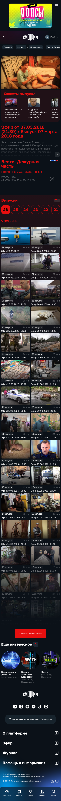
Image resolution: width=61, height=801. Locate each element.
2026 (14, 220)
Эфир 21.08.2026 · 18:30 (13, 411)
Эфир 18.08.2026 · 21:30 (43, 464)
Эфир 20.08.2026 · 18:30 (13, 437)
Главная (8, 47)
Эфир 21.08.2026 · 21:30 (43, 384)
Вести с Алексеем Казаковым (27, 674)
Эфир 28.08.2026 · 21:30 (43, 251)
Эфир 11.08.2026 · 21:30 (43, 597)
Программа (36, 47)
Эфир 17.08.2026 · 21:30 (43, 490)
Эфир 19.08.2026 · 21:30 (43, 437)
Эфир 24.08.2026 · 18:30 (43, 357)
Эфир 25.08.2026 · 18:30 (43, 331)
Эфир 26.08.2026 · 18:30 (43, 304)
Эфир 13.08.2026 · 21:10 (43, 544)
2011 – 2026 (24, 171)
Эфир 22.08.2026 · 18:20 (13, 384)
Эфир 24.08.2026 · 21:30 (13, 357)
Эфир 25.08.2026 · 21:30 (13, 331)
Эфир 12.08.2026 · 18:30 (13, 597)
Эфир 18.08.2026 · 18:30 (13, 490)
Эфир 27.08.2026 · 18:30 (43, 277)
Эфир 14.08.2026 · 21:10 (13, 544)
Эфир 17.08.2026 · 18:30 (13, 517)
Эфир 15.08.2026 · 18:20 (43, 517)
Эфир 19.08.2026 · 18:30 (13, 464)
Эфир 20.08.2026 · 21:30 (43, 411)
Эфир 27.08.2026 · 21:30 (13, 277)
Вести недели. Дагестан (8, 673)
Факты (44, 672)
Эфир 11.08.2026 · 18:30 (13, 624)
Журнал (10, 752)
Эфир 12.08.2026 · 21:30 (43, 570)
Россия (37, 171)
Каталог (21, 47)
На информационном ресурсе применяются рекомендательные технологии (23, 775)
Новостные (8, 176)
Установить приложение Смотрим (30, 719)
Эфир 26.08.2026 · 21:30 (13, 304)
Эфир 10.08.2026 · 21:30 (43, 624)
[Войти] (47, 37)
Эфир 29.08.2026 (10, 251)
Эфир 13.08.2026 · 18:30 (13, 570)
